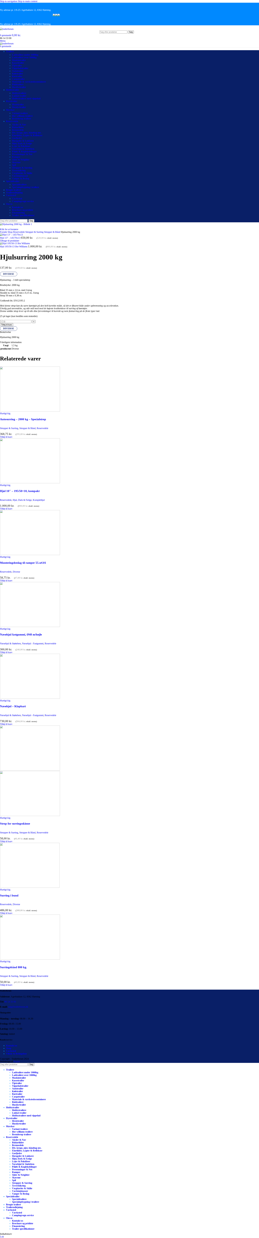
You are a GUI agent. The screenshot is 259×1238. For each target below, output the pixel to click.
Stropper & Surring (22, 167)
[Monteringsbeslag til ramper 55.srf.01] (30, 554)
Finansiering (18, 212)
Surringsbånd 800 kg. (13, 967)
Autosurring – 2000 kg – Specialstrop (23, 419)
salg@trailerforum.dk (18, 1007)
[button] (6, 437)
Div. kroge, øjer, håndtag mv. (26, 132)
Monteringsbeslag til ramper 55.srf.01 (23, 562)
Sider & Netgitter (21, 159)
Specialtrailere (19, 184)
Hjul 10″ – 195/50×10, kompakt (20, 491)
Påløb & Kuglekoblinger (24, 151)
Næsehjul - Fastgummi (32, 643)
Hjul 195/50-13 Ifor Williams (14, 246)
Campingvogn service (23, 201)
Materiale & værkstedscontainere (29, 81)
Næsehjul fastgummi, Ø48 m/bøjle (21, 634)
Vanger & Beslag (20, 178)
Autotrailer (17, 71)
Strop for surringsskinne (15, 823)
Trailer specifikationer (23, 215)
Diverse (16, 571)
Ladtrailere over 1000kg (24, 57)
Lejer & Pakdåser (21, 146)
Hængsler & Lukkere (23, 140)
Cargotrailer (18, 79)
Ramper (16, 157)
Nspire (16, 1061)
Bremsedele (18, 130)
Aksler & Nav (19, 124)
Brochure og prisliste (22, 210)
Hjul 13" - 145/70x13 (10, 238)
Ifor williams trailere (22, 116)
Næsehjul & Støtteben (23, 149)
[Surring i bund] (30, 887)
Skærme (16, 162)
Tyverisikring (19, 170)
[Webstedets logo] (6, 29)
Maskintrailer (19, 60)
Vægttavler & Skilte (22, 173)
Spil (14, 165)
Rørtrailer (17, 76)
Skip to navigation (9, 1)
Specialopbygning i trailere (25, 187)
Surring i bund (9, 895)
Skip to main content (27, 1)
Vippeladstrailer (20, 68)
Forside (4, 232)
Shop (10, 232)
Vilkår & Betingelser (16, 1053)
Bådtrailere (18, 84)
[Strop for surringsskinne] (30, 769)
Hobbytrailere (19, 93)
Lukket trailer (19, 96)
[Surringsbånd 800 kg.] (30, 958)
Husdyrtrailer (19, 87)
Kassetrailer (18, 63)
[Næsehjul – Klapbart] (30, 698)
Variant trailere (20, 113)
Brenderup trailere (21, 118)
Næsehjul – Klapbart (13, 706)
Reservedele (19, 232)
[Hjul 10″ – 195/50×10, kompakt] (30, 482)
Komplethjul (39, 500)
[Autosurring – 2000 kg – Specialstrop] (30, 410)
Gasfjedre (17, 138)
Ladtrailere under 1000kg (25, 54)
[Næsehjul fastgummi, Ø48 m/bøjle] (30, 626)
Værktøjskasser (20, 176)
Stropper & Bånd (52, 232)
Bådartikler (18, 127)
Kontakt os (17, 207)
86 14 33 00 (10, 1001)
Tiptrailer (17, 65)
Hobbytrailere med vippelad (26, 98)
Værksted (17, 198)
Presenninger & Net (22, 154)
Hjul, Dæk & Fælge (22, 143)
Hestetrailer (18, 104)
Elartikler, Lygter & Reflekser (27, 135)
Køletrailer (17, 73)
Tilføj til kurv (6, 325)
